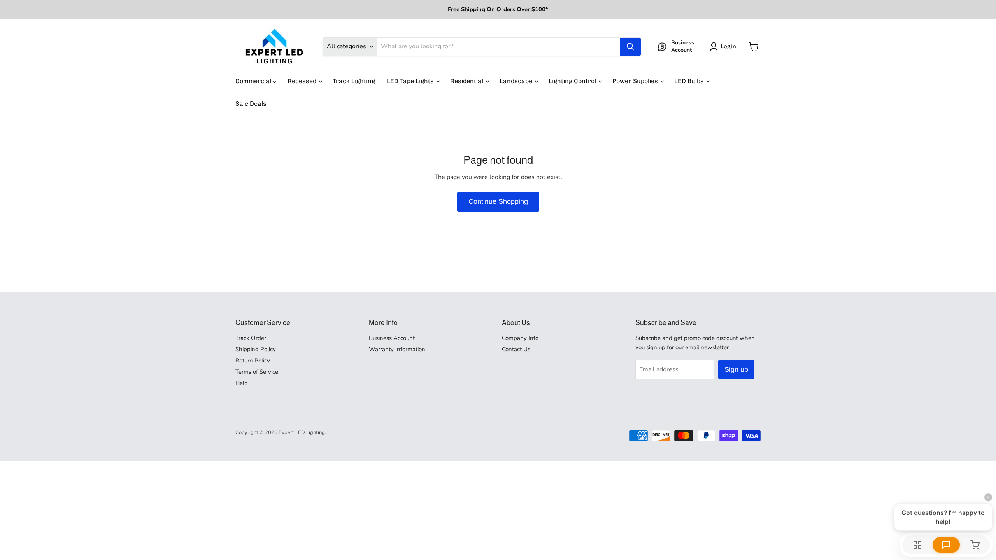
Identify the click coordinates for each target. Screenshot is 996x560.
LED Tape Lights (411, 81)
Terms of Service (256, 372)
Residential (467, 81)
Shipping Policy (255, 349)
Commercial (254, 81)
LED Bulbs (689, 81)
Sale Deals (251, 103)
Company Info (520, 338)
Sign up (736, 369)
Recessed (303, 81)
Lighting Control (573, 81)
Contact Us (516, 349)
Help (241, 383)
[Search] (630, 47)
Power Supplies (635, 81)
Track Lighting (354, 81)
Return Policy (252, 360)
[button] (724, 46)
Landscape (517, 81)
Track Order (250, 338)
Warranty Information (397, 349)
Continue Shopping (498, 201)
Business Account (392, 338)
